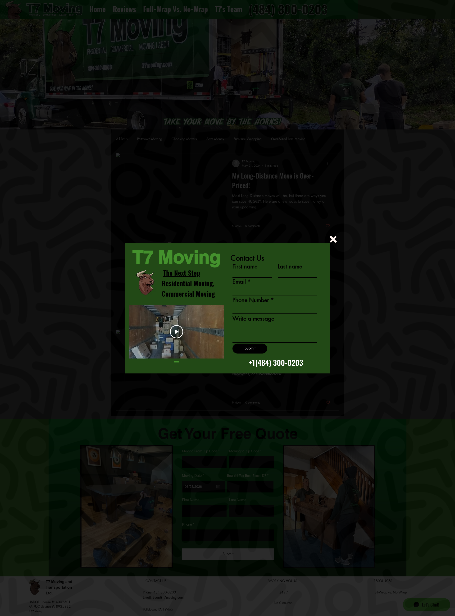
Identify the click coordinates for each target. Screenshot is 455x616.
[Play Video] (176, 331)
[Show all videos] (176, 363)
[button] (333, 239)
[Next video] (214, 332)
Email (239, 282)
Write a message (253, 319)
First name (244, 266)
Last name (290, 266)
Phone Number (250, 300)
